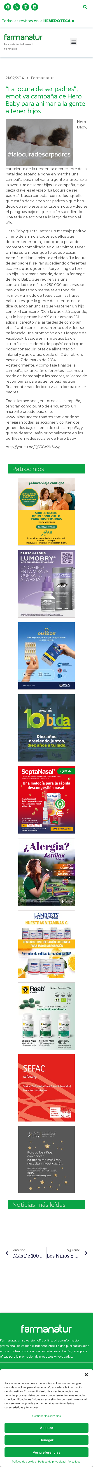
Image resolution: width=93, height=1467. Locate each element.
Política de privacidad (51, 1461)
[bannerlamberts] (46, 512)
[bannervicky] (46, 1159)
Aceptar (46, 1428)
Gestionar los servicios (46, 1416)
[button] (86, 1374)
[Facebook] (7, 7)
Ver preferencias (46, 1452)
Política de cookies (24, 1461)
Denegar (46, 1440)
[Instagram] (25, 7)
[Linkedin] (34, 7)
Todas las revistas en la (38, 20)
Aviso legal (74, 1461)
